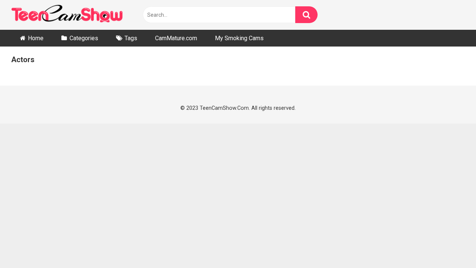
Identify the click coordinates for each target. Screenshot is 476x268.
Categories (84, 38)
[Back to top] (450, 245)
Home (36, 38)
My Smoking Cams (239, 38)
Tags (131, 38)
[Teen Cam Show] (67, 15)
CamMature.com (176, 38)
